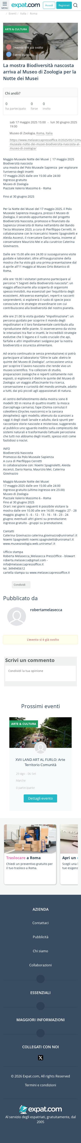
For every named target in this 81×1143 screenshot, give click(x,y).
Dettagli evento (40, 798)
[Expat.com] (27, 5)
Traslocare (16, 857)
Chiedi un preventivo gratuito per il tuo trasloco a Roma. (29, 866)
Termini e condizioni (40, 1085)
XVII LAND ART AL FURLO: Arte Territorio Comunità (40, 762)
